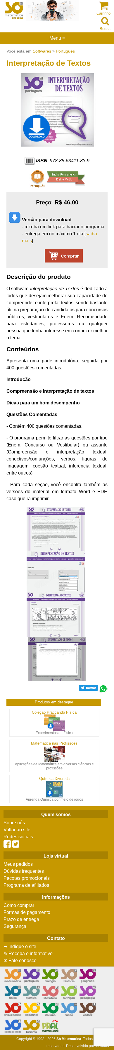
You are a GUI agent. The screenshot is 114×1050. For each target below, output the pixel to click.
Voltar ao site (17, 829)
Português (65, 51)
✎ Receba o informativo (28, 953)
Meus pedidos (18, 864)
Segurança (15, 926)
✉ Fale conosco (20, 960)
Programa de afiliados (26, 885)
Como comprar (19, 905)
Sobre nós (14, 822)
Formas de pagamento (27, 912)
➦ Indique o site (20, 946)
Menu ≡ (57, 38)
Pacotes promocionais (27, 878)
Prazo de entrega (21, 919)
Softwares (42, 51)
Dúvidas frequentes (24, 871)
